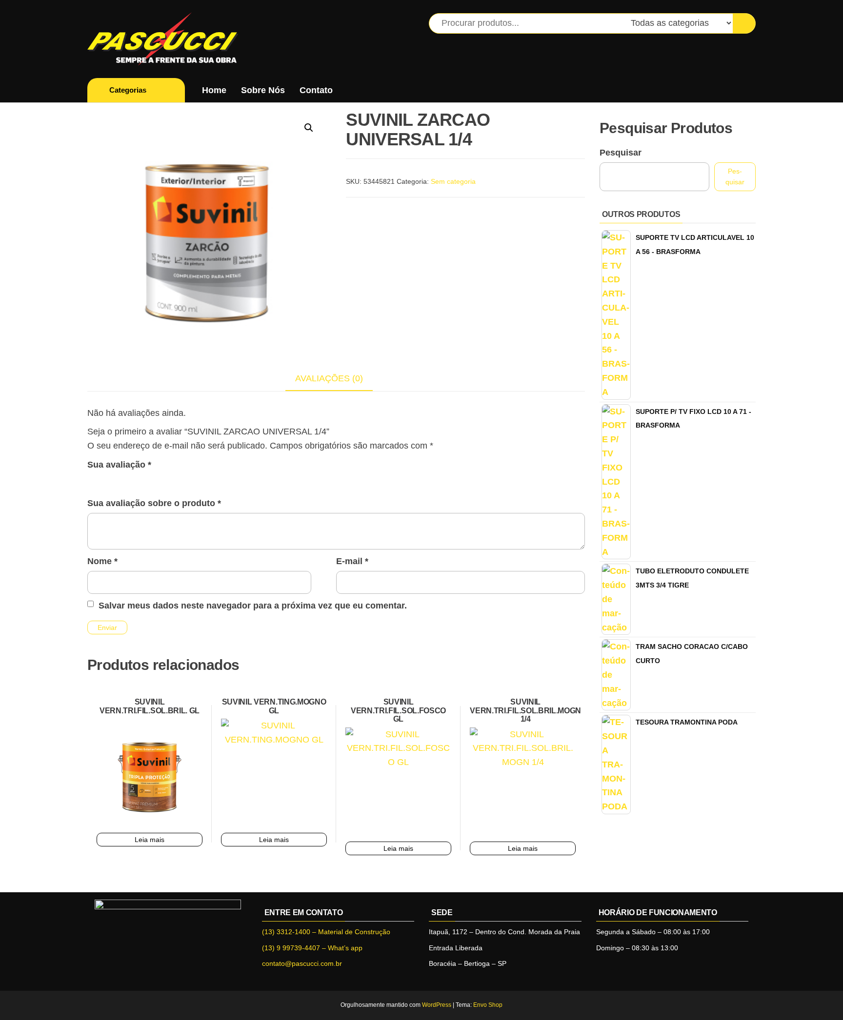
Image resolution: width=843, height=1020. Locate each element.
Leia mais (149, 839)
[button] (309, 128)
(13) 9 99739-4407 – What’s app (312, 948)
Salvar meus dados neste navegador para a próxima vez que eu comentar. (253, 605)
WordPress (436, 1004)
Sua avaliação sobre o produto (154, 503)
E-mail (352, 561)
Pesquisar (621, 152)
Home (214, 90)
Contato (316, 90)
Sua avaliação (119, 465)
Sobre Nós (263, 90)
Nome (102, 561)
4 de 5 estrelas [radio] (135, 480)
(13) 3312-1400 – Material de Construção (326, 932)
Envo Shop (487, 1004)
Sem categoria (453, 181)
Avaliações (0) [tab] (329, 378)
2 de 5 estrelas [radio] (107, 480)
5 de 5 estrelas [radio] (150, 480)
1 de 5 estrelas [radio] (93, 480)
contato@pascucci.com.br (302, 963)
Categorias (127, 90)
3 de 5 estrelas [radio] (121, 480)
